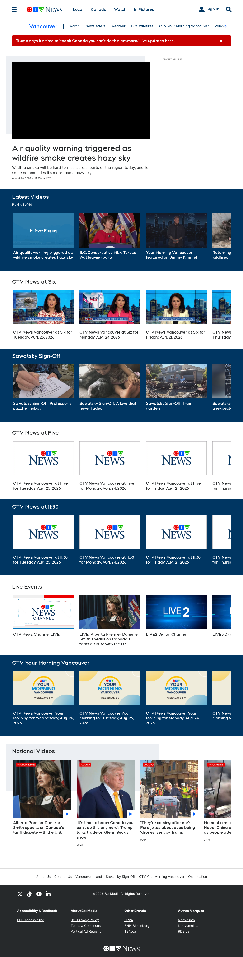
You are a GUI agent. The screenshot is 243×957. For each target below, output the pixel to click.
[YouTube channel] (39, 894)
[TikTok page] (29, 894)
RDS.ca (183, 931)
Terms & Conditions (86, 926)
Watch (120, 9)
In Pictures (144, 9)
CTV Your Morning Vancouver (184, 26)
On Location (197, 876)
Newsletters (95, 26)
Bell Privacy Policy (85, 920)
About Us (43, 876)
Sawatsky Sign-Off (120, 876)
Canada (99, 9)
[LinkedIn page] (48, 894)
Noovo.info (186, 920)
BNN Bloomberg (137, 926)
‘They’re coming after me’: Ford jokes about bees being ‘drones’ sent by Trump (167, 827)
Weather (118, 26)
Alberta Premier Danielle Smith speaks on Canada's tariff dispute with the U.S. (38, 827)
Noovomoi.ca (188, 926)
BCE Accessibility (30, 920)
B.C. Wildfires (142, 26)
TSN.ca (130, 931)
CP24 (128, 920)
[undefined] (43, 236)
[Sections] (14, 9)
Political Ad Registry (86, 931)
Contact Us (63, 876)
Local (78, 9)
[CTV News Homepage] (44, 9)
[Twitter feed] (20, 894)
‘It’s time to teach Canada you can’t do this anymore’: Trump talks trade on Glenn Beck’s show (105, 830)
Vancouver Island (88, 876)
